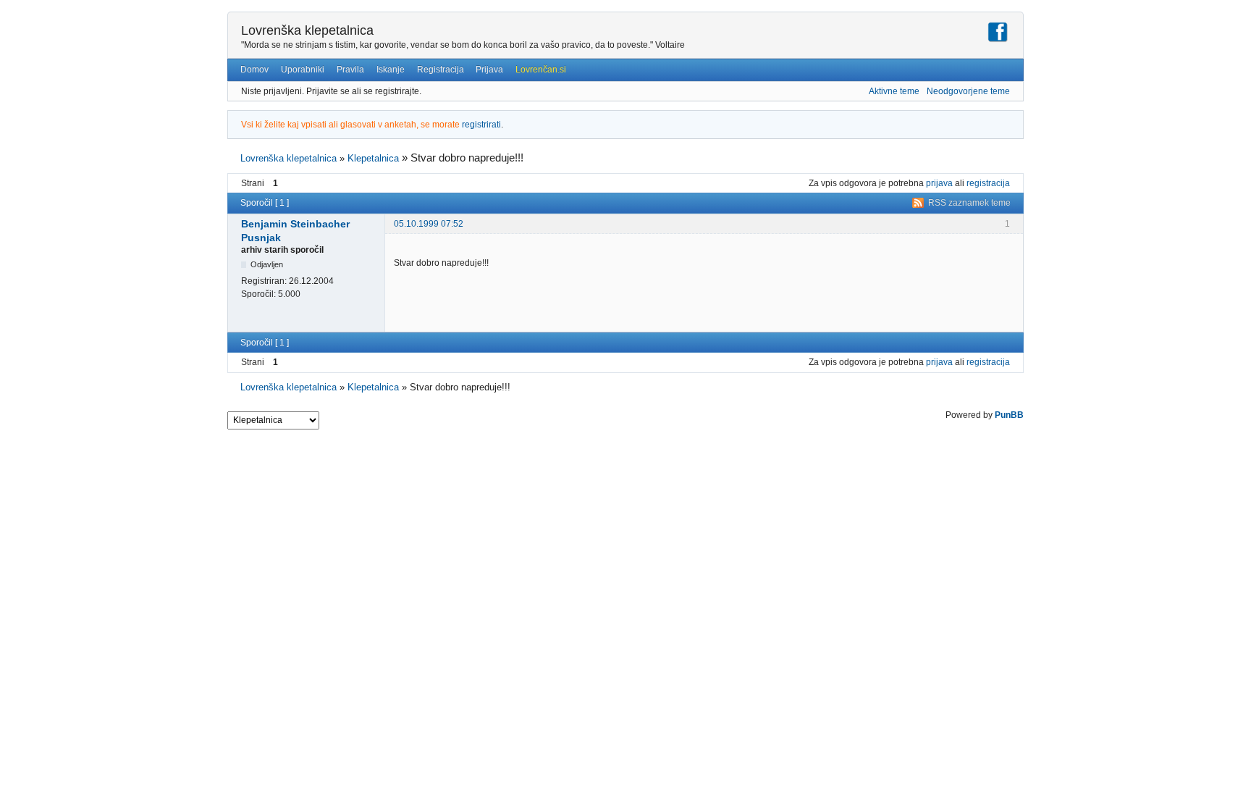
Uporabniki (302, 69)
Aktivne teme (894, 91)
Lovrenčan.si (540, 69)
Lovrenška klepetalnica (307, 30)
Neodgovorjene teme (968, 91)
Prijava (489, 69)
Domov (254, 69)
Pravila (350, 69)
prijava (939, 183)
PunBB (1009, 415)
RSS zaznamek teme (969, 203)
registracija (988, 183)
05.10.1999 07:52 (428, 224)
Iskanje (390, 69)
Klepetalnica (373, 158)
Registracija (440, 69)
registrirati (481, 125)
